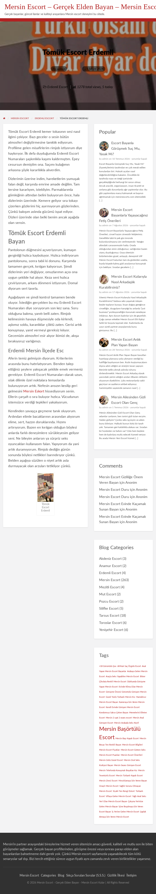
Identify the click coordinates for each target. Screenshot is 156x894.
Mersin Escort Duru (114, 490)
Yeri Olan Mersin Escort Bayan (113, 801)
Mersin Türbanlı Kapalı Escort (129, 776)
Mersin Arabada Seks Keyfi (126, 723)
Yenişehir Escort (111, 630)
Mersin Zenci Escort (108, 781)
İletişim (132, 875)
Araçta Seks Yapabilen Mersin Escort (122, 676)
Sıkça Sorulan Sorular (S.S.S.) (85, 875)
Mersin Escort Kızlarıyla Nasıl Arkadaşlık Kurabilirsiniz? (123, 282)
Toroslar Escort (110, 623)
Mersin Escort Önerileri (131, 755)
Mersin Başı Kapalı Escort (127, 738)
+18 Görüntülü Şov (107, 666)
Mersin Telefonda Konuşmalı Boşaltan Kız (118, 770)
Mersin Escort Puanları (109, 755)
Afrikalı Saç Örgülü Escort (129, 666)
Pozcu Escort (109, 601)
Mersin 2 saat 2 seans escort (119, 718)
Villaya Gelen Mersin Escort (118, 796)
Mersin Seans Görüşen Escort (127, 765)
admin (61, 69)
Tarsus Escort (109, 615)
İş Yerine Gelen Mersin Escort (125, 812)
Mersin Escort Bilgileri (132, 745)
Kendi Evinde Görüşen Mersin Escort (123, 707)
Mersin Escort (109, 580)
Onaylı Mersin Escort (109, 786)
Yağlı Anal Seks (139, 796)
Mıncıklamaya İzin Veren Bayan (133, 781)
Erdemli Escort (57, 87)
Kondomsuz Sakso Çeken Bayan (113, 713)
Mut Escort (107, 594)
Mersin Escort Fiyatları (109, 750)
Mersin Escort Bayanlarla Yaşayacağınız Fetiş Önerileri (123, 215)
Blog (61, 875)
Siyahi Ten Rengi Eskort (124, 791)
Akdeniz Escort (110, 559)
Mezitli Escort (109, 587)
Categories (48, 875)
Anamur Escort (110, 566)
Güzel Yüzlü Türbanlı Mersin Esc (120, 697)
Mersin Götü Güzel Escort (111, 760)
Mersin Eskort (33, 391)
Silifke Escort (109, 608)
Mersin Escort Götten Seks (133, 750)
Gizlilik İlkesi (116, 875)
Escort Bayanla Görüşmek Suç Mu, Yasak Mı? (119, 148)
